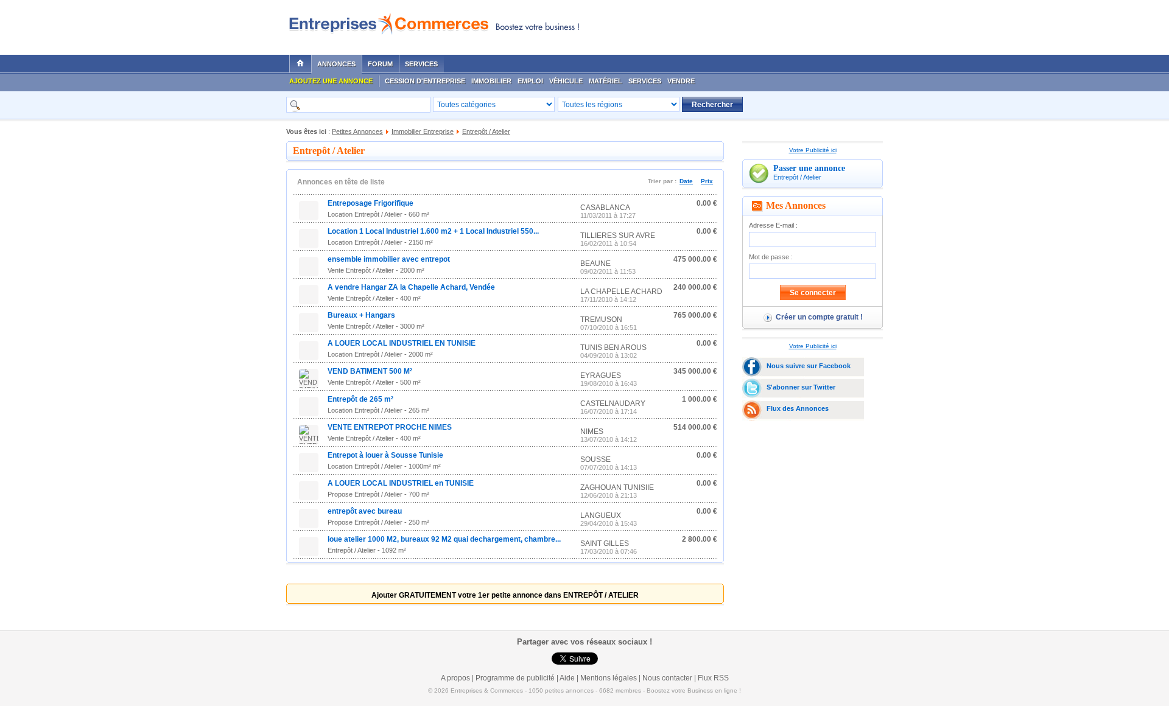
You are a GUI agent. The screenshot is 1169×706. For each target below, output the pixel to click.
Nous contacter (667, 678)
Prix (707, 181)
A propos (455, 678)
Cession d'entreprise (425, 81)
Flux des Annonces (798, 408)
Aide (567, 678)
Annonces (336, 64)
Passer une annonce (809, 168)
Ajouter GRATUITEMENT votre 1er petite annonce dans (505, 595)
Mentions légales (608, 678)
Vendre (681, 81)
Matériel (605, 81)
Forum (380, 64)
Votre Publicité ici (813, 150)
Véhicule (566, 81)
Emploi (530, 81)
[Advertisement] (737, 24)
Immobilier (491, 81)
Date (686, 181)
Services (421, 64)
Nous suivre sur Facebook (809, 365)
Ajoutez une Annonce (331, 81)
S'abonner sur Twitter (801, 387)
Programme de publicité (515, 678)
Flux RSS (713, 678)
